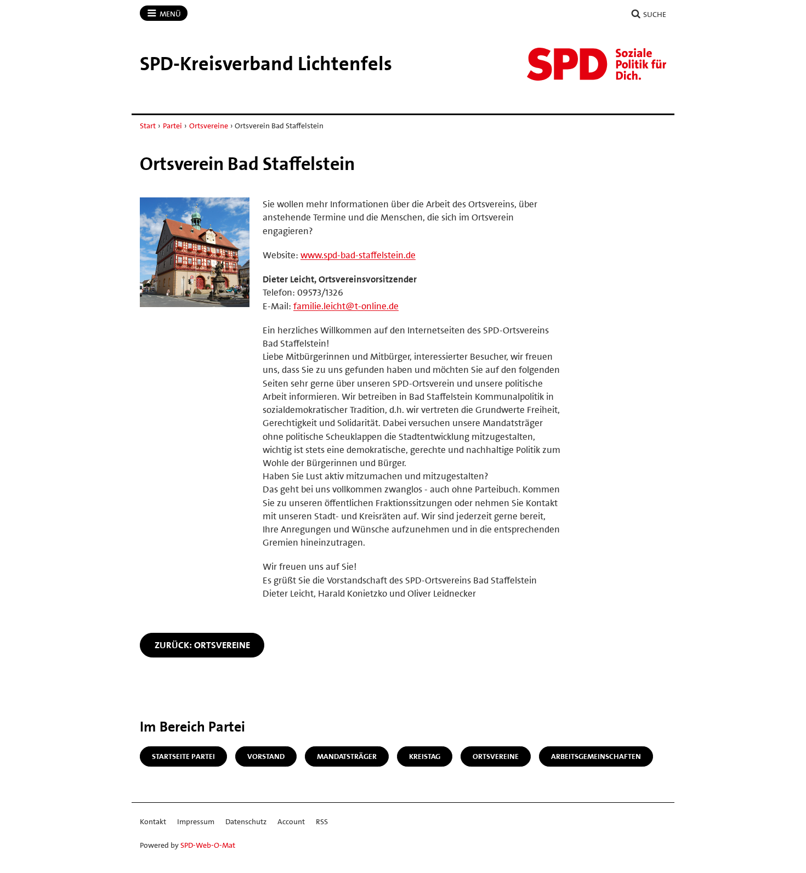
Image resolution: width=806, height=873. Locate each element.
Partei (172, 126)
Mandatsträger (347, 756)
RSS (322, 821)
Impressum (195, 821)
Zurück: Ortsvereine (202, 645)
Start (148, 126)
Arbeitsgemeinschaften (596, 756)
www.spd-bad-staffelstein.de (358, 255)
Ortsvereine (208, 126)
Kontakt (153, 821)
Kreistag (424, 756)
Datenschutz (245, 821)
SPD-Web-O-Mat (207, 845)
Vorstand (266, 756)
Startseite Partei (183, 756)
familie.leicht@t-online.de (346, 306)
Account (291, 821)
